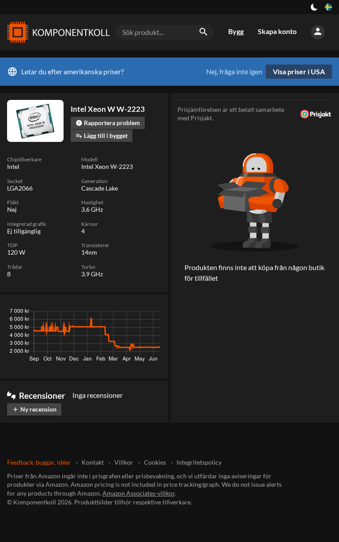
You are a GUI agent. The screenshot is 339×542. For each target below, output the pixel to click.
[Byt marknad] (328, 7)
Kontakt (93, 462)
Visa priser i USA (299, 71)
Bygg (236, 31)
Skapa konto (277, 31)
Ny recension (34, 409)
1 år (130, 313)
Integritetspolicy (199, 462)
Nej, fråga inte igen (234, 72)
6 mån (107, 313)
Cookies (155, 462)
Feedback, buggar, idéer (39, 462)
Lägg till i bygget (101, 135)
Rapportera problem (107, 122)
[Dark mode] (314, 7)
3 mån (81, 313)
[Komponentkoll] (56, 32)
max (151, 313)
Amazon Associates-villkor (138, 493)
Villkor (123, 462)
